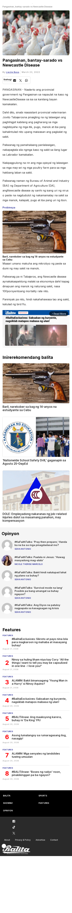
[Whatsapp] (26, 80)
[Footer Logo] (16, 849)
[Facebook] (14, 80)
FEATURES (44, 803)
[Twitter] (20, 80)
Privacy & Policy (23, 840)
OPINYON (8, 810)
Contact (54, 840)
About (7, 840)
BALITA (6, 795)
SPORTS (43, 795)
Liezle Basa (12, 72)
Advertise (40, 840)
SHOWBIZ (8, 803)
